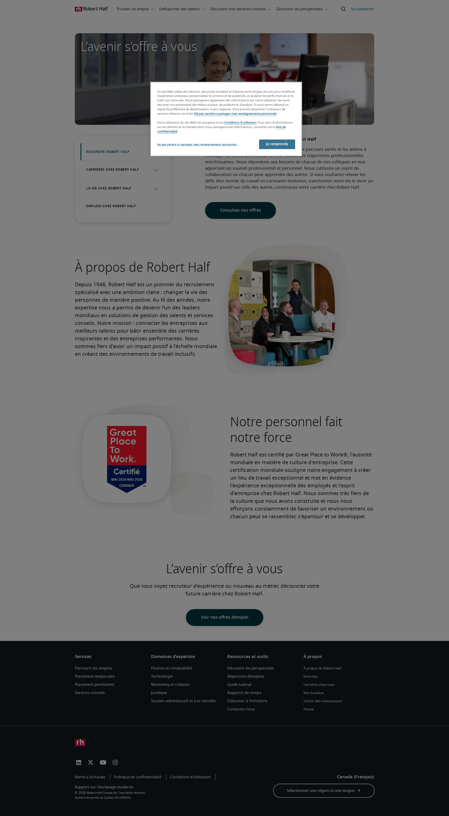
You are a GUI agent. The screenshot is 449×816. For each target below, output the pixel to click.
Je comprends (277, 144)
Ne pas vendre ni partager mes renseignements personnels (235, 113)
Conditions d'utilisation (240, 122)
